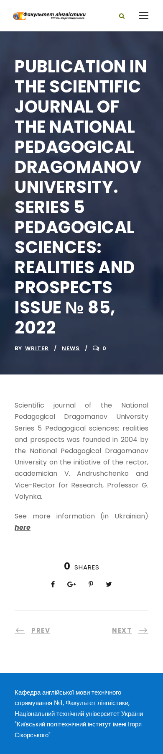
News (71, 348)
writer (37, 348)
